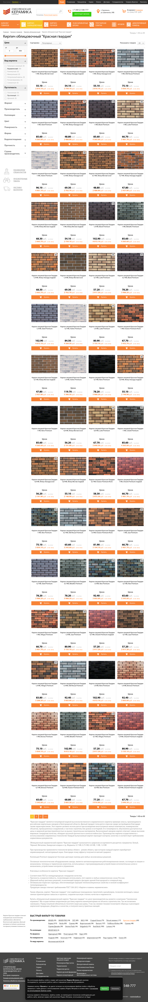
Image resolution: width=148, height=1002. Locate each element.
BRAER (51, 920)
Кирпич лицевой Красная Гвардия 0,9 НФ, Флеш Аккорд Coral (44, 481)
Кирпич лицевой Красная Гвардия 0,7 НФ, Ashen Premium (73, 328)
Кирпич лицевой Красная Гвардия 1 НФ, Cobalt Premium (130, 430)
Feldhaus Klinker (113, 923)
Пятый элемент (112, 920)
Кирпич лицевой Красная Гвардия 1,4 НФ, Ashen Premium (73, 379)
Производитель (12, 109)
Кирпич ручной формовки (66, 972)
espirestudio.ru (135, 997)
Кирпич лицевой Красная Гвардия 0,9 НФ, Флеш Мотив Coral (73, 430)
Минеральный (13, 74)
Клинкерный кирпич (84, 958)
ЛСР (74, 920)
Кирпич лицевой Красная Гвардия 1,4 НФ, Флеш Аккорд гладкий (44, 277)
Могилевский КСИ (55, 942)
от (6, 48)
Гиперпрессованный (16, 66)
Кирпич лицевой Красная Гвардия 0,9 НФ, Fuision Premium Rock (73, 787)
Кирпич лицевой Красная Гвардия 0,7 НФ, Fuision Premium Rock (102, 481)
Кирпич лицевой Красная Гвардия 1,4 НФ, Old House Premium (73, 685)
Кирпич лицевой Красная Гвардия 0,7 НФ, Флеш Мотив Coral (102, 175)
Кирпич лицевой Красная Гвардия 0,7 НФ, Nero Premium (102, 379)
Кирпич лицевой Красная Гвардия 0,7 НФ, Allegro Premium (102, 736)
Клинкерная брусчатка (65, 963)
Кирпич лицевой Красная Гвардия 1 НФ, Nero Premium (44, 430)
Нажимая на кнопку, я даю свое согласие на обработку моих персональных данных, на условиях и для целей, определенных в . (128, 972)
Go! (60, 11)
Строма (72, 923)
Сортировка (34, 43)
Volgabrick (84, 926)
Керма (50, 923)
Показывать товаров (128, 43)
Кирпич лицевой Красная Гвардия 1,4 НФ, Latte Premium (102, 328)
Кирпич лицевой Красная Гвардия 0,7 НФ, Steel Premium (44, 583)
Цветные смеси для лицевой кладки (64, 959)
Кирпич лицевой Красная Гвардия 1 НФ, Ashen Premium (44, 175)
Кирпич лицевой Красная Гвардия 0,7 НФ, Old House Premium (73, 532)
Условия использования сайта (13, 978)
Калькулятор (82, 2)
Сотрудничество (117, 2)
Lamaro (109, 926)
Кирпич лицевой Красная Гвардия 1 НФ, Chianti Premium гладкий (130, 481)
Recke (61, 923)
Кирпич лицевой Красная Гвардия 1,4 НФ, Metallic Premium (73, 736)
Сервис (91, 2)
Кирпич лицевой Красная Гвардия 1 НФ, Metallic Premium (130, 226)
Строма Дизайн (54, 926)
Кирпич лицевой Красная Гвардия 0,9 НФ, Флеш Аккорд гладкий (130, 379)
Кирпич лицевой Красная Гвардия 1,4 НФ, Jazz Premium (73, 634)
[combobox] (51, 43)
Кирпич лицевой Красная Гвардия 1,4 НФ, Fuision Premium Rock (102, 532)
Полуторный (69, 934)
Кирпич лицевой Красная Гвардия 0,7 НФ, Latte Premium (102, 277)
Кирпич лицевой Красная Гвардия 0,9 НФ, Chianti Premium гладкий (130, 787)
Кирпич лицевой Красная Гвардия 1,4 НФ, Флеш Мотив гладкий (44, 226)
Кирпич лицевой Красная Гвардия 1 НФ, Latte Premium (130, 124)
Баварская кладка (83, 961)
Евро (82, 934)
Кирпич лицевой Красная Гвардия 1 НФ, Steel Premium (44, 124)
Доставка (107, 2)
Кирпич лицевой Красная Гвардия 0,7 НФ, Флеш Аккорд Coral (73, 124)
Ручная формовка (14, 80)
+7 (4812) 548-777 (80, 10)
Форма (7, 133)
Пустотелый (13, 95)
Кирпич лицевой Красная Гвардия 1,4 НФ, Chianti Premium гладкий (130, 736)
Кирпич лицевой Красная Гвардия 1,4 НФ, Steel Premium (44, 328)
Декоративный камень (85, 964)
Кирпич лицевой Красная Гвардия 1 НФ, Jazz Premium (130, 532)
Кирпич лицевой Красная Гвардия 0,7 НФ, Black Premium (130, 277)
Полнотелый (13, 93)
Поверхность (10, 127)
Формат (8, 103)
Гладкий (51, 938)
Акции (62, 2)
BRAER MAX (52, 930)
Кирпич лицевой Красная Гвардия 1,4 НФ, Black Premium (102, 226)
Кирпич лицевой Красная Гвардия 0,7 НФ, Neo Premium (130, 583)
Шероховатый (92, 938)
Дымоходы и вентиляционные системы (87, 974)
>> (45, 817)
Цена (6, 43)
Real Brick (96, 926)
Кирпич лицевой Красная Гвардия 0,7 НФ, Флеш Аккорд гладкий (130, 175)
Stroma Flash (70, 926)
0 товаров (139, 10)
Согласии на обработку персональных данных (123, 973)
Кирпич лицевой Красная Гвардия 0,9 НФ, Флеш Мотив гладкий (73, 481)
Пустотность (10, 88)
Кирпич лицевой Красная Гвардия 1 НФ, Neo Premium (44, 532)
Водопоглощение (12, 139)
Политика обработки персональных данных (17, 981)
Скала (121, 938)
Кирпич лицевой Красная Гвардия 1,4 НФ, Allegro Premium (44, 685)
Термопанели (62, 966)
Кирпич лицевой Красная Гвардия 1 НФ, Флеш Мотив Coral (44, 73)
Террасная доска (63, 969)
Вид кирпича (10, 61)
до (17, 48)
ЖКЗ (82, 920)
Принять (105, 988)
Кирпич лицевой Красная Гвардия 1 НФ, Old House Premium (130, 73)
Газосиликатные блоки (85, 967)
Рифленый (78, 938)
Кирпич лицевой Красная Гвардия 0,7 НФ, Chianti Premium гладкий (102, 634)
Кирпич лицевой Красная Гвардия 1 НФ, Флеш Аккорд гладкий (73, 73)
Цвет (6, 121)
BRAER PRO (63, 920)
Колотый (64, 938)
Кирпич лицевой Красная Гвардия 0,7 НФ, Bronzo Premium (44, 787)
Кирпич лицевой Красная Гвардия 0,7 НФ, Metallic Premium (73, 583)
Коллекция (9, 115)
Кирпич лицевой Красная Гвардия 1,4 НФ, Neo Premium (102, 583)
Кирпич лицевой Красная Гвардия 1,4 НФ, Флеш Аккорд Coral (73, 175)
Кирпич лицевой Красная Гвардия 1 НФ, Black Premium (102, 124)
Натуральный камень (16, 77)
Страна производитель (12, 153)
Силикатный (13, 83)
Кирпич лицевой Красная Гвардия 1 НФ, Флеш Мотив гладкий (73, 226)
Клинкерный (13, 71)
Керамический (14, 69)
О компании (71, 2)
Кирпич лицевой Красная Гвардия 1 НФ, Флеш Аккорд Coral (102, 73)
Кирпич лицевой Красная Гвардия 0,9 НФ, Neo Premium (102, 787)
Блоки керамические (85, 970)
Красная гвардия (129, 920)
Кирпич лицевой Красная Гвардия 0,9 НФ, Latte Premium (102, 430)
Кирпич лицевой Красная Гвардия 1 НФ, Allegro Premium (44, 634)
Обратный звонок (81, 14)
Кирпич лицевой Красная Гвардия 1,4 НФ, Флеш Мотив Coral (73, 277)
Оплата (98, 2)
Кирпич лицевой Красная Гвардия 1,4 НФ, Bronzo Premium (130, 685)
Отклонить (115, 988)
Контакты (143, 2)
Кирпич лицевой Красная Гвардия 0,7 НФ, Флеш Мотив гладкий (44, 379)
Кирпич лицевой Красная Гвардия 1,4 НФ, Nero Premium (102, 685)
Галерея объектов (132, 2)
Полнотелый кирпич (51, 15)
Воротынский (85, 923)
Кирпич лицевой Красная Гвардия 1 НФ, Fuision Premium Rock (130, 328)
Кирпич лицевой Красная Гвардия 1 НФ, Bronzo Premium (44, 736)
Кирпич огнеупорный (65, 975)
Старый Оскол (95, 920)
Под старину (108, 938)
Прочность (9, 145)
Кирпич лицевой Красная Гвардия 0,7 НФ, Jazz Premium (130, 634)
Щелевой (12, 98)
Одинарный (53, 934)
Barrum (99, 923)
